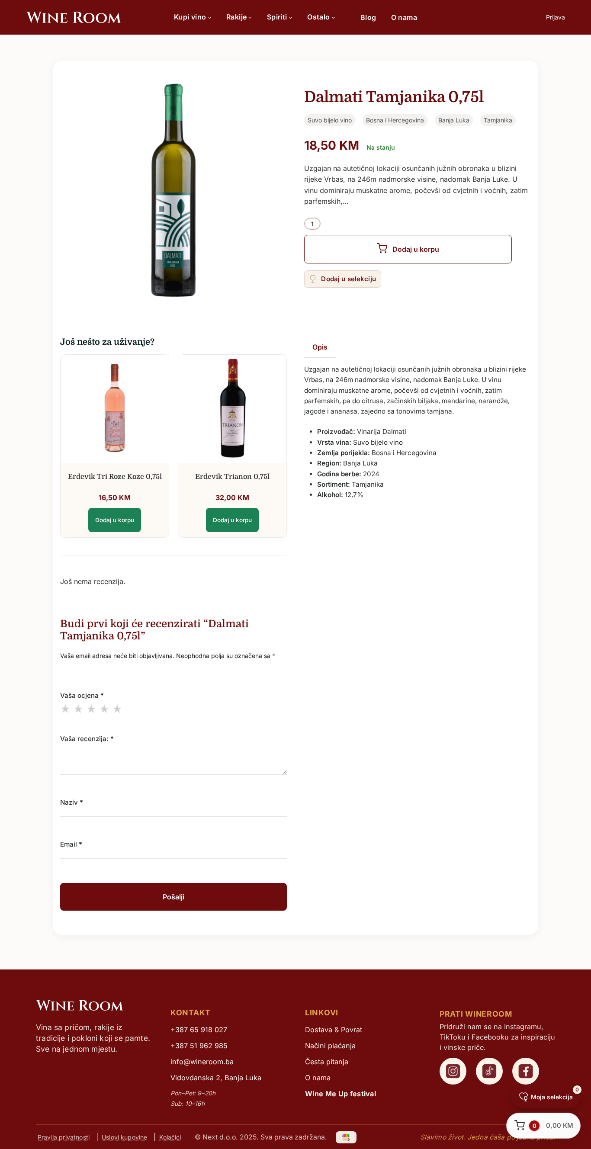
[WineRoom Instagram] (453, 1071)
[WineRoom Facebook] (525, 1071)
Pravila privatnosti (64, 1137)
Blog (368, 17)
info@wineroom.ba (202, 1061)
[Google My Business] (346, 1137)
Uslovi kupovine (124, 1137)
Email (71, 844)
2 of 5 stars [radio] (78, 708)
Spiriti (277, 17)
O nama (404, 17)
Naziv (71, 802)
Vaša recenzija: (87, 739)
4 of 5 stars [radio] (104, 708)
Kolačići (170, 1137)
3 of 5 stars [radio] (91, 708)
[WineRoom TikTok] (489, 1071)
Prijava (555, 17)
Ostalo (318, 17)
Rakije (236, 17)
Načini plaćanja (330, 1045)
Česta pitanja (326, 1061)
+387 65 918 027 (198, 1029)
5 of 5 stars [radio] (117, 708)
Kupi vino (190, 17)
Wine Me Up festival (340, 1093)
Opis (320, 347)
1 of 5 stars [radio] (65, 708)
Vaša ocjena (82, 695)
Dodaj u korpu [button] (114, 520)
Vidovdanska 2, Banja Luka (215, 1077)
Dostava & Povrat (333, 1029)
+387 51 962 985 (199, 1045)
